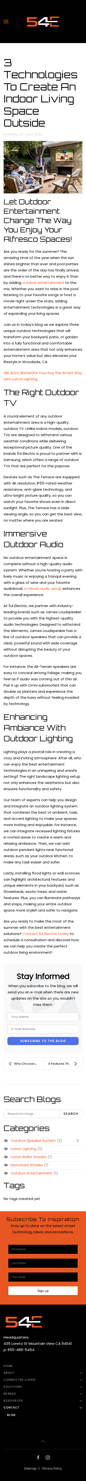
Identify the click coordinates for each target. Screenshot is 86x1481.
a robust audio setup (43, 588)
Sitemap (30, 1468)
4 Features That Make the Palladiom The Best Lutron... (65, 1063)
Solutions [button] (13, 1387)
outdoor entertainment (43, 282)
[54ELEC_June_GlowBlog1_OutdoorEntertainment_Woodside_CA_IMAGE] (43, 167)
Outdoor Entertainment (32, 1173)
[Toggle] (78, 1140)
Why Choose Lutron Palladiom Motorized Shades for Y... (28, 1063)
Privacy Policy (52, 1468)
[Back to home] (43, 21)
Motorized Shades (27, 1164)
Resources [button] (13, 1400)
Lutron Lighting (23, 1148)
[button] (6, 21)
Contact (12, 1407)
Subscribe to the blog (43, 1041)
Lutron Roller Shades (29, 1156)
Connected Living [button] (20, 1380)
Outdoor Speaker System (33, 1140)
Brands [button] (10, 1394)
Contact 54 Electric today (45, 933)
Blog (11, 1415)
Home (8, 1366)
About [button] (9, 1373)
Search (71, 1113)
